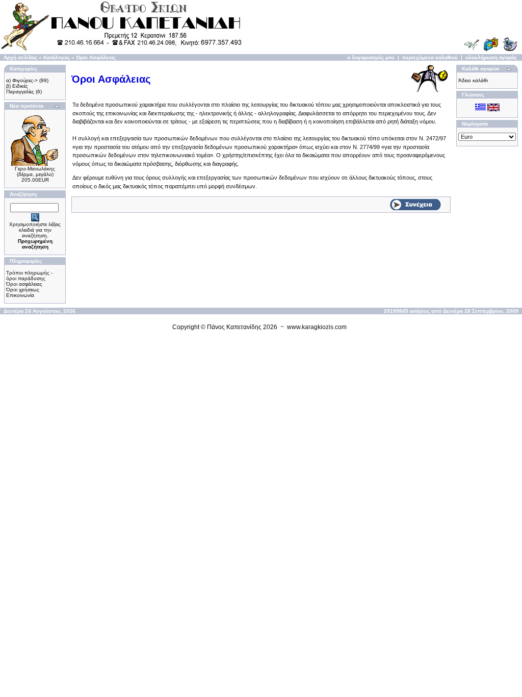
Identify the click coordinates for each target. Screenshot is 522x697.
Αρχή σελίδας (20, 57)
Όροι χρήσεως (22, 289)
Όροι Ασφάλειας (96, 57)
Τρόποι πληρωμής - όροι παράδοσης (29, 275)
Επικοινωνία (20, 295)
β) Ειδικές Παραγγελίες (20, 88)
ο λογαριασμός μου (371, 57)
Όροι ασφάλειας (24, 284)
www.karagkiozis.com (317, 327)
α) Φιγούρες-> (22, 80)
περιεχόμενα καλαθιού (430, 57)
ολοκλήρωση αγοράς (491, 57)
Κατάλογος (56, 57)
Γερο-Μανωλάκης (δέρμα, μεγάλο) (35, 171)
